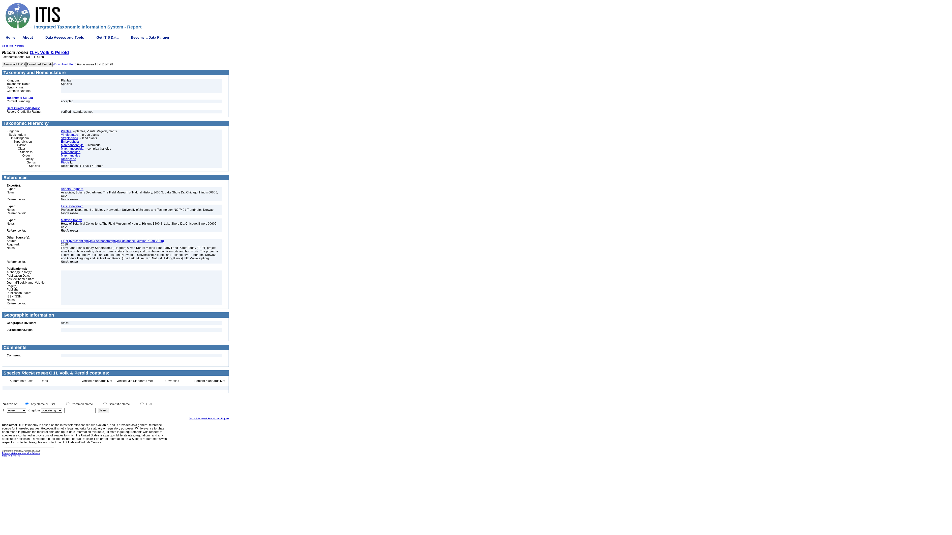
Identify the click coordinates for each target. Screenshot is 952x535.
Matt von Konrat (71, 220)
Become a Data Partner (150, 37)
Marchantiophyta (72, 145)
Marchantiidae (70, 152)
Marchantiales (70, 155)
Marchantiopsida (72, 148)
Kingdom (34, 410)
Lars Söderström (72, 206)
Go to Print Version (13, 46)
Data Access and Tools (64, 37)
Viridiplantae (69, 134)
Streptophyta (69, 138)
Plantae (66, 131)
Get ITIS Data (107, 37)
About (28, 37)
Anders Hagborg (72, 189)
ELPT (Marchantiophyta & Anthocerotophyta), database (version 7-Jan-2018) (112, 241)
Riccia (65, 162)
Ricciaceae (68, 159)
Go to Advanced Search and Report (209, 418)
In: (4, 410)
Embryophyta (70, 141)
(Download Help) (64, 64)
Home (10, 37)
